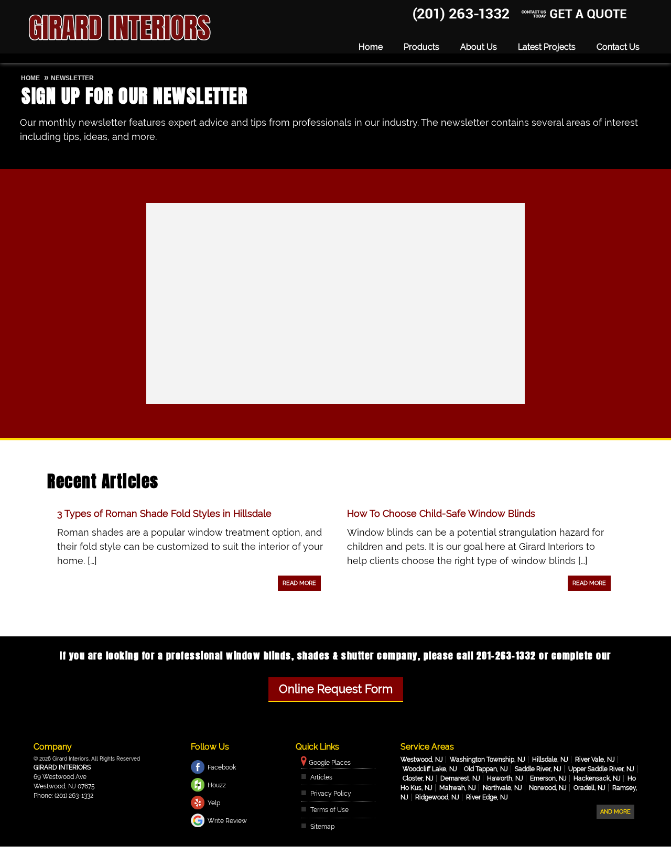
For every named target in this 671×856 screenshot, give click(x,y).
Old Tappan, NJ (486, 769)
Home (371, 47)
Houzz (217, 785)
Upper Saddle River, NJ (601, 769)
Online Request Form (336, 689)
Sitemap (322, 826)
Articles (321, 777)
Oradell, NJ (589, 788)
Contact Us (618, 47)
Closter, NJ (418, 778)
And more (615, 811)
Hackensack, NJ (597, 778)
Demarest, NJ (460, 778)
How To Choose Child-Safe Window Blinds (441, 513)
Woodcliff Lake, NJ (430, 769)
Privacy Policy (330, 793)
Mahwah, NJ (457, 788)
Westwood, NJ (422, 759)
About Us (478, 47)
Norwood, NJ (548, 788)
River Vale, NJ (595, 759)
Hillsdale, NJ (550, 759)
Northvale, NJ (502, 788)
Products (421, 47)
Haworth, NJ (505, 778)
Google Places (330, 762)
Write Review (227, 821)
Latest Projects (547, 47)
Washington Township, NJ (487, 759)
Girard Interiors (62, 767)
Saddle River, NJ (538, 769)
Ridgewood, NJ (437, 797)
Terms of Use (329, 810)
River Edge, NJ (487, 797)
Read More (299, 583)
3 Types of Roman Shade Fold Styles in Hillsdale (164, 513)
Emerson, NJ (548, 778)
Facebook (222, 767)
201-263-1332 (430, 9)
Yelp (214, 803)
